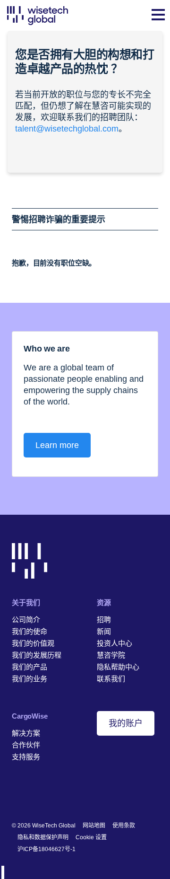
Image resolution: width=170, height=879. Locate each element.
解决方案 (26, 733)
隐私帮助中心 (118, 667)
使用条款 (123, 825)
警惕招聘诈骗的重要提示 (58, 219)
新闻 (104, 631)
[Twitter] (45, 794)
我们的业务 (29, 679)
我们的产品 (29, 667)
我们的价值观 (33, 643)
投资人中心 (114, 643)
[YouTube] (60, 794)
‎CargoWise (30, 716)
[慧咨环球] (37, 15)
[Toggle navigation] (158, 16)
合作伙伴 (26, 745)
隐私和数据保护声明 (42, 837)
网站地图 (94, 825)
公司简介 (26, 619)
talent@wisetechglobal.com (67, 128)
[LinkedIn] (16, 794)
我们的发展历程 (36, 655)
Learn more (57, 445)
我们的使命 (29, 631)
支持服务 (26, 757)
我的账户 (126, 723)
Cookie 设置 (91, 837)
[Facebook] (30, 794)
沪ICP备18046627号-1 (46, 849)
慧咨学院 (111, 655)
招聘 (104, 619)
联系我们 (111, 679)
